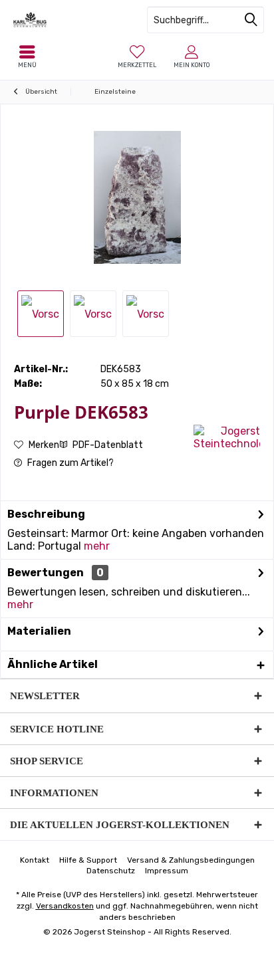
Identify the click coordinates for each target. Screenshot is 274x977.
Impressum (166, 870)
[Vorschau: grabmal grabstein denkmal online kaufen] (40, 313)
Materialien (39, 631)
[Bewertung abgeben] (102, 430)
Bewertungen (45, 572)
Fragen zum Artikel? (69, 463)
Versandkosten (65, 906)
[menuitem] (137, 56)
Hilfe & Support (88, 860)
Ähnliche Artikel (52, 664)
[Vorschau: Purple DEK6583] (93, 313)
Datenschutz (110, 870)
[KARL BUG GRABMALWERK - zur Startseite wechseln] (68, 20)
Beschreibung (46, 514)
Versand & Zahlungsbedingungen (191, 860)
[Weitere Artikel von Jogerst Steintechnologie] (227, 437)
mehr (97, 546)
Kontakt (34, 860)
